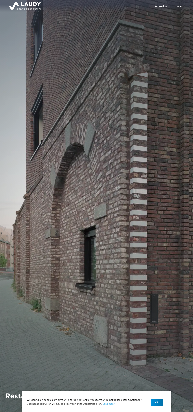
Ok (157, 402)
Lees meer (108, 403)
